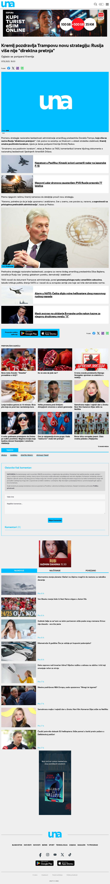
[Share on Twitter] (13, 68)
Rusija (4, 455)
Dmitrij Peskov (27, 455)
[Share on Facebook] (8, 68)
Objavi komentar (55, 520)
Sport (51, 845)
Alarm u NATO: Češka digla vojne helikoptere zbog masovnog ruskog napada (70, 294)
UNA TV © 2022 (54, 881)
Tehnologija (62, 845)
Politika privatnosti (72, 875)
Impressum (45, 875)
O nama (35, 875)
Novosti (36, 845)
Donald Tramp (43, 455)
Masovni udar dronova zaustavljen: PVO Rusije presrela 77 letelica (68, 184)
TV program (92, 845)
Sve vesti (27, 845)
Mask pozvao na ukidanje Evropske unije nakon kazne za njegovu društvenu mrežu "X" (67, 314)
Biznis (44, 845)
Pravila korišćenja (57, 875)
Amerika (14, 455)
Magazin (81, 845)
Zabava (72, 845)
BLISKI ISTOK (17, 845)
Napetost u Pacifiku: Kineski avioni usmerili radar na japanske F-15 (70, 164)
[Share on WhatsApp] (22, 68)
